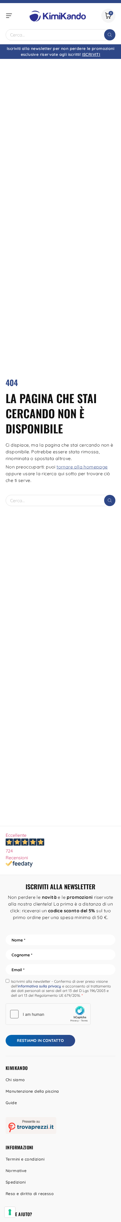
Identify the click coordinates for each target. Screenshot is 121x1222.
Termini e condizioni (25, 1159)
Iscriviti (91, 54)
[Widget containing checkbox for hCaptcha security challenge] (48, 1014)
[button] (9, 16)
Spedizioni (16, 1182)
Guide (11, 1102)
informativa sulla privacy (39, 986)
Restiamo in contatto (40, 1040)
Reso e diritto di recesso (30, 1193)
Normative (16, 1170)
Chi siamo (15, 1079)
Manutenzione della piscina (32, 1091)
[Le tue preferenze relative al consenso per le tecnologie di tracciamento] (10, 1212)
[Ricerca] (109, 34)
